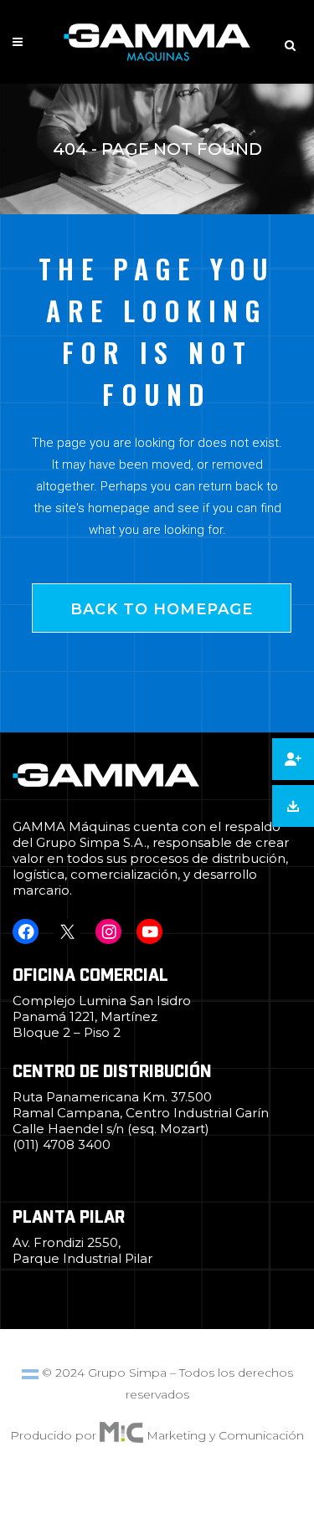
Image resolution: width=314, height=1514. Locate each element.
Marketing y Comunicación (225, 1435)
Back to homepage (161, 609)
